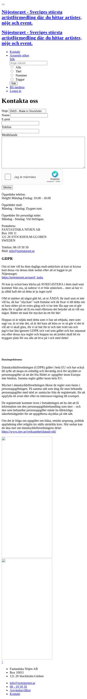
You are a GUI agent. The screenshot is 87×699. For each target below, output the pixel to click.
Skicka (7, 187)
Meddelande (9, 135)
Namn (6, 115)
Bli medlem (17, 87)
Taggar (19, 79)
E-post (6, 119)
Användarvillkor (20, 690)
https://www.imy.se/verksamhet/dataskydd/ (29, 431)
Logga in (15, 91)
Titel (18, 71)
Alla (18, 67)
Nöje (5, 111)
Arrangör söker (19, 55)
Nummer (21, 75)
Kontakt (15, 51)
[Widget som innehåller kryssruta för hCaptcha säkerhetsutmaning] (32, 176)
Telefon (6, 127)
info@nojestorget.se (22, 251)
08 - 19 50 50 (18, 686)
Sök (12, 59)
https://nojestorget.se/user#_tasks (22, 277)
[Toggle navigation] (3, 4)
